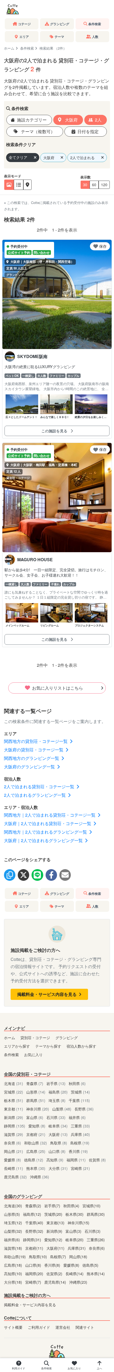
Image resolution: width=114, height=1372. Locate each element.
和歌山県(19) (15, 1256)
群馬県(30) (96, 1214)
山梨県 (61, 1109)
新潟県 (13, 1117)
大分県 (58, 1168)
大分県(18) (13, 1282)
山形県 (35, 1092)
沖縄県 (39, 1176)
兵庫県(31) (77, 1248)
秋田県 (77, 1083)
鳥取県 (58, 1142)
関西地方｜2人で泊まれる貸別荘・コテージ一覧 (50, 815)
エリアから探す (17, 1046)
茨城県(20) (53, 1214)
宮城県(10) (91, 1205)
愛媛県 (12, 1159)
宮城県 (13, 1092)
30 (85, 184)
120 (104, 184)
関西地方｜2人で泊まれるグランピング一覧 (46, 832)
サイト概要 (13, 1327)
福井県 (77, 1117)
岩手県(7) (52, 1205)
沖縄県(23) (78, 1282)
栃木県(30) (75, 1214)
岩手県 (55, 1083)
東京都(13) (55, 1222)
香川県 (78, 1151)
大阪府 (71, 120)
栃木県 (13, 1100)
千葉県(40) (34, 1222)
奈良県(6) (97, 1248)
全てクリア (18, 157)
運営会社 (62, 1327)
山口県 (57, 1151)
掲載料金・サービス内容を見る (47, 994)
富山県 (34, 1117)
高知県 (54, 1159)
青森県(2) (33, 1205)
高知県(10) (13, 1273)
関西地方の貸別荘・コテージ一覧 (36, 741)
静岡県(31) (32, 1239)
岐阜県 (58, 1126)
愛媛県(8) (71, 1265)
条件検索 (27, 48)
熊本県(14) (96, 1273)
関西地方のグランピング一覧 (32, 758)
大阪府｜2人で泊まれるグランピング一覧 (44, 840)
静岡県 (14, 1126)
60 (94, 184)
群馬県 (35, 1100)
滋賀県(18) (13, 1248)
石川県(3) (92, 1231)
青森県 (34, 1083)
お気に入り (33, 1054)
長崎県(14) (75, 1273)
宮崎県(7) (33, 1282)
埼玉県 (57, 1100)
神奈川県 (37, 1109)
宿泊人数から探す (81, 1046)
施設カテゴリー (32, 120)
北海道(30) (13, 1205)
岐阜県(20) (75, 1239)
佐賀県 (97, 1159)
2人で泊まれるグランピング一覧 (35, 795)
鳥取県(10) (38, 1256)
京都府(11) (34, 1248)
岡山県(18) (78, 1256)
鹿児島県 (15, 1176)
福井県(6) (12, 1239)
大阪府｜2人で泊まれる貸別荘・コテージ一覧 (48, 823)
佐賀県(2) (54, 1273)
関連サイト (85, 1327)
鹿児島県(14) (55, 1282)
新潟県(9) (54, 1231)
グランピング (66, 1037)
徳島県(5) (90, 1265)
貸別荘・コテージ (35, 1037)
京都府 (35, 1134)
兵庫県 (80, 1134)
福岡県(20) (34, 1273)
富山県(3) (73, 1231)
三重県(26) (96, 1239)
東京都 (13, 1109)
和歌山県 (35, 1142)
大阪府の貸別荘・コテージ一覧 (34, 750)
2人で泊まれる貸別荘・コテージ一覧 (39, 786)
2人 (98, 120)
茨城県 (80, 1092)
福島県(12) (32, 1214)
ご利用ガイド (39, 1327)
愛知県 (36, 1126)
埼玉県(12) (13, 1222)
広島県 (35, 1151)
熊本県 (35, 1168)
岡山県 (13, 1151)
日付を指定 (88, 131)
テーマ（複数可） (37, 131)
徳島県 (33, 1159)
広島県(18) (13, 1265)
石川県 (55, 1117)
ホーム (9, 48)
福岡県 (76, 1159)
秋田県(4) (71, 1205)
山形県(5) (12, 1214)
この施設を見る (54, 430)
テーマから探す (48, 1046)
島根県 (79, 1142)
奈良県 (12, 1142)
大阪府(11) (55, 1248)
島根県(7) (58, 1256)
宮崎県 (80, 1168)
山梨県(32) (13, 1231)
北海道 (13, 1083)
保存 (103, 246)
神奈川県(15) (78, 1222)
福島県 (58, 1092)
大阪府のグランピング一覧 (30, 767)
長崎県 (13, 1168)
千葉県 (79, 1100)
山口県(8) (33, 1265)
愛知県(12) (53, 1239)
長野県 (84, 1109)
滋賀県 (13, 1134)
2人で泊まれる (82, 157)
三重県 (80, 1126)
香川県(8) (52, 1265)
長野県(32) (34, 1231)
